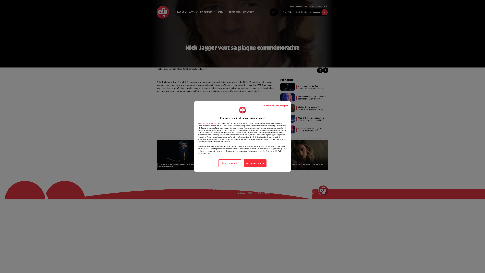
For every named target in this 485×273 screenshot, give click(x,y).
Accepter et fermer (255, 163)
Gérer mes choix (230, 163)
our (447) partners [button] (209, 123)
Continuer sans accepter (276, 105)
